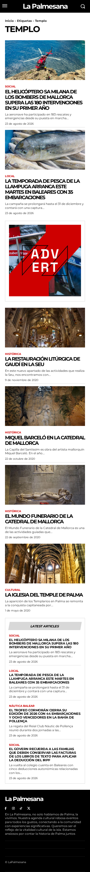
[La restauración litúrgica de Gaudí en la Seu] (45, 327)
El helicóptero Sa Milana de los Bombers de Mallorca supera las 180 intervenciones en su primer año (43, 100)
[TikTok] (21, 808)
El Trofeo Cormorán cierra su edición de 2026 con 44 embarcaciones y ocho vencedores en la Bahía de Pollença (44, 715)
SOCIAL (10, 86)
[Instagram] (13, 808)
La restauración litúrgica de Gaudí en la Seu (42, 361)
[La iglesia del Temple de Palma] (45, 563)
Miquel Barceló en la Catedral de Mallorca (45, 440)
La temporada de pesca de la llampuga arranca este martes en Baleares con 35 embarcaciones (42, 189)
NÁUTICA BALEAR (21, 706)
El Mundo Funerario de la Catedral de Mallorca (38, 519)
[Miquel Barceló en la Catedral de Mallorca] (45, 406)
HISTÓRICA (13, 354)
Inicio (9, 21)
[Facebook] (5, 808)
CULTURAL (12, 590)
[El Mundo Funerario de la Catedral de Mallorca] (45, 485)
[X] (28, 808)
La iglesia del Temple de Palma (43, 595)
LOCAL (10, 176)
